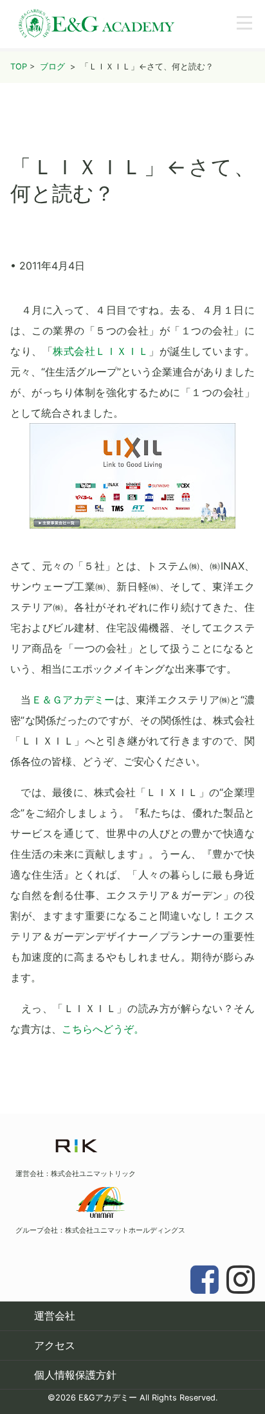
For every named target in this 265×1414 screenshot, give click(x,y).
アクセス (54, 1345)
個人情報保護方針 (75, 1374)
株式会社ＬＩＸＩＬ (101, 351)
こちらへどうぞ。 (103, 1028)
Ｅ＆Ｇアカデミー (73, 699)
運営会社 (54, 1315)
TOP (18, 66)
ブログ (52, 66)
